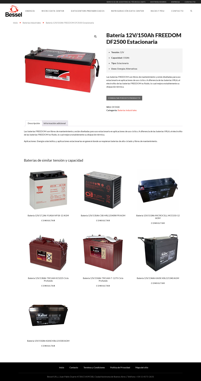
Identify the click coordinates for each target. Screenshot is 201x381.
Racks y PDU (157, 11)
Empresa (175, 2)
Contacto (190, 2)
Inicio (15, 22)
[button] (95, 36)
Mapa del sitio (141, 367)
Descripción (34, 123)
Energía (30, 11)
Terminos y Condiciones (94, 367)
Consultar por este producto (124, 98)
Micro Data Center (53, 11)
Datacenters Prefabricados (87, 11)
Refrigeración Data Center (127, 11)
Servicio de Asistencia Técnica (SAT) (126, 2)
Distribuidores (158, 2)
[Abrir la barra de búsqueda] (191, 11)
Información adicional (55, 123)
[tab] (33, 123)
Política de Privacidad (120, 367)
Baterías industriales (32, 22)
